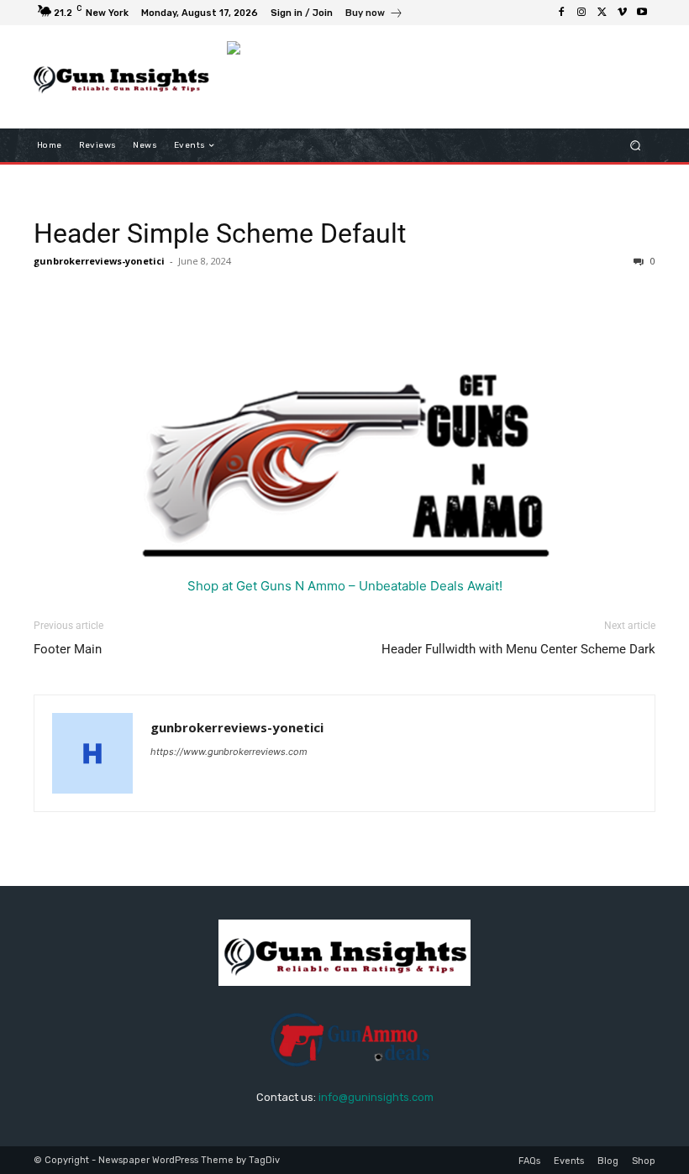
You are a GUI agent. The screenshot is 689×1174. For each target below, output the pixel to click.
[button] (635, 145)
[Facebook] (561, 13)
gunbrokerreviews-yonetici (99, 260)
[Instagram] (581, 13)
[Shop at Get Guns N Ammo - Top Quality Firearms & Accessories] (344, 456)
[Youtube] (642, 13)
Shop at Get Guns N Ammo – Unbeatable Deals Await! (344, 586)
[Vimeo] (622, 13)
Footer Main (68, 649)
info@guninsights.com (376, 1097)
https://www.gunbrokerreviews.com (229, 751)
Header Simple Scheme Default (220, 233)
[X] (602, 13)
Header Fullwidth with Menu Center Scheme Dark (518, 649)
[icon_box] (374, 15)
